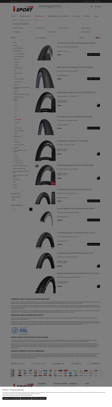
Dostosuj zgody (26, 398)
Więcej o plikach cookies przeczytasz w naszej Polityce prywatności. (17, 395)
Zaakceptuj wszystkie (39, 398)
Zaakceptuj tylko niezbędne (11, 398)
